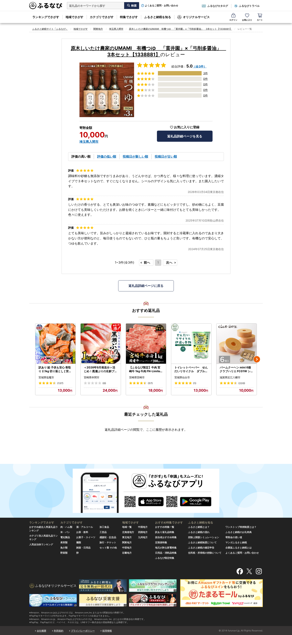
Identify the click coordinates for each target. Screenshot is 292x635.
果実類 (64, 542)
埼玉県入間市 (116, 28)
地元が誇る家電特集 (166, 547)
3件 (205, 73)
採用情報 (107, 630)
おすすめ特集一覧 (164, 526)
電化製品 (65, 537)
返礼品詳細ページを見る (184, 136)
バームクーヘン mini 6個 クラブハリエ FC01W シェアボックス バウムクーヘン (236, 369)
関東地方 (98, 28)
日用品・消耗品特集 (166, 552)
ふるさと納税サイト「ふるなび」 (50, 28)
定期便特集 (161, 542)
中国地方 (143, 526)
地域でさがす (74, 17)
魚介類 (64, 547)
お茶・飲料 (82, 532)
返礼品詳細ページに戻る (146, 286)
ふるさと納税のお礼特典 (238, 532)
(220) (241, 383)
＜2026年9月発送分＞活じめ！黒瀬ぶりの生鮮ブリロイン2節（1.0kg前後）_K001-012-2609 (100, 369)
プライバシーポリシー (83, 630)
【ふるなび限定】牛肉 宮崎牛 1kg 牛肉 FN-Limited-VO (145, 369)
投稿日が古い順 (166, 156)
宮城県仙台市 (182, 377)
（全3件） (200, 66)
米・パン (65, 532)
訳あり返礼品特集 (164, 532)
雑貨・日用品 (83, 547)
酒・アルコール (84, 526)
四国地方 (143, 532)
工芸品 (103, 532)
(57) (150, 383)
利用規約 (58, 630)
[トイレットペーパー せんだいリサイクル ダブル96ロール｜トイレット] (191, 344)
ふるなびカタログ (217, 5)
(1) (194, 383)
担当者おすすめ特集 (166, 537)
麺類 (78, 542)
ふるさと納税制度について (202, 542)
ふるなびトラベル (249, 5)
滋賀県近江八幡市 (230, 377)
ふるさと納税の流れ (199, 532)
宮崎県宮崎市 (137, 377)
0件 (205, 78)
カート (260, 20)
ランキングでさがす (45, 17)
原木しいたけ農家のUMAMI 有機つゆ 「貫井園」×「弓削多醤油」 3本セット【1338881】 (180, 28)
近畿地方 (127, 552)
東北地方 (127, 537)
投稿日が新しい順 (135, 156)
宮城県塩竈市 (46, 377)
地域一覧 (127, 526)
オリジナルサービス (196, 17)
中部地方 (127, 547)
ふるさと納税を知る (157, 17)
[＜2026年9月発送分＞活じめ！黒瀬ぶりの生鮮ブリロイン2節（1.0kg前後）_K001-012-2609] (101, 344)
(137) (60, 383)
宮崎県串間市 (91, 377)
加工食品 (104, 526)
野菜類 (64, 552)
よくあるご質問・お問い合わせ (161, 5)
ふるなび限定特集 (164, 557)
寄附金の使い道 (233, 537)
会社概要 (41, 630)
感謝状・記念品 (108, 537)
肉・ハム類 (66, 526)
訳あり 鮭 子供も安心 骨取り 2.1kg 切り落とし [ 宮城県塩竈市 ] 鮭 (55, 369)
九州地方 (143, 537)
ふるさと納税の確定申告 (201, 547)
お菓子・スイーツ (85, 537)
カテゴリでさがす (102, 17)
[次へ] (257, 359)
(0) (104, 383)
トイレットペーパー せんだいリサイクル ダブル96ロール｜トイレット (191, 369)
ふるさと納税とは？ (199, 526)
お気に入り (247, 20)
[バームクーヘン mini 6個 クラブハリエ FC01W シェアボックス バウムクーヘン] (237, 344)
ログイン (233, 20)
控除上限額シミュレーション (203, 537)
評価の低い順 (106, 156)
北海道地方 (128, 532)
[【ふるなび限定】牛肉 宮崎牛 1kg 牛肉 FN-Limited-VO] (146, 344)
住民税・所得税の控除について (204, 552)
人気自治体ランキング (41, 544)
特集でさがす (129, 17)
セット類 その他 (108, 547)
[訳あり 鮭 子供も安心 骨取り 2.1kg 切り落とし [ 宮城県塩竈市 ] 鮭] (55, 344)
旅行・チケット (108, 542)
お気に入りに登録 (186, 127)
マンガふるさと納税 (236, 542)
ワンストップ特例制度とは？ (240, 526)
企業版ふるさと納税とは (238, 547)
